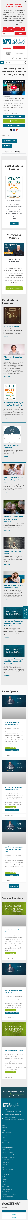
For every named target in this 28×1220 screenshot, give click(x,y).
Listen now (7, 637)
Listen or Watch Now (10, 747)
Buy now (6, 336)
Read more (7, 418)
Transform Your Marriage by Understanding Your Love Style (14, 849)
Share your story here (17, 1094)
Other (20, 33)
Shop (3, 1167)
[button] (2, 62)
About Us (4, 1125)
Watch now (7, 376)
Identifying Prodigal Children (14, 1050)
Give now (14, 223)
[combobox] (14, 62)
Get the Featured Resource (12, 750)
